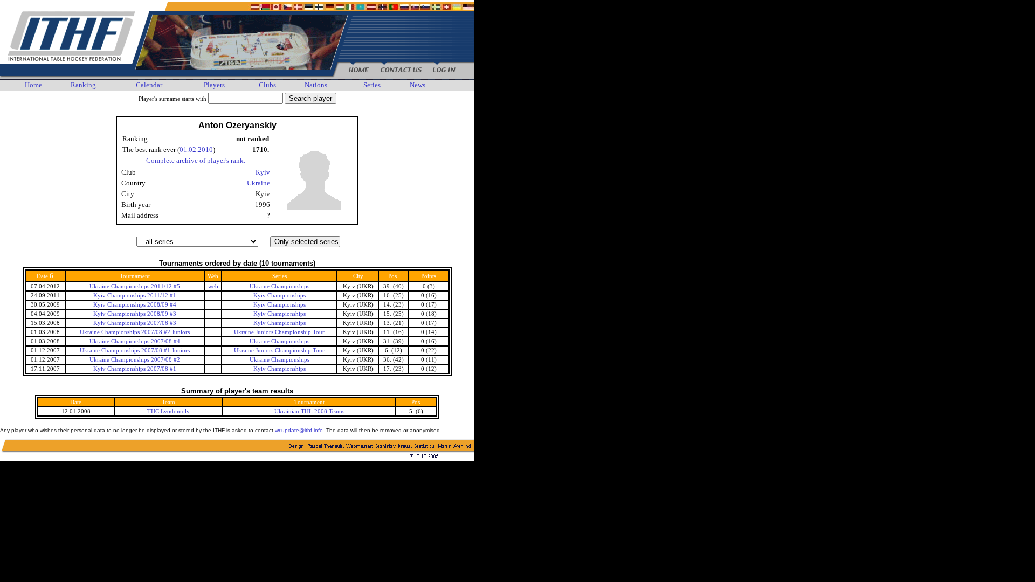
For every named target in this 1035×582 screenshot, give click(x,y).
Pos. (393, 276)
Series (372, 85)
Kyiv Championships (279, 296)
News (417, 85)
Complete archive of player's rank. (195, 160)
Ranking (83, 85)
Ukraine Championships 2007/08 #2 (134, 360)
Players (214, 85)
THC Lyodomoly (168, 411)
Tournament (135, 276)
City (358, 276)
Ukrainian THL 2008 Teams (309, 411)
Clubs (267, 85)
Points (428, 276)
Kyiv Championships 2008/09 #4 (134, 305)
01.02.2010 (196, 150)
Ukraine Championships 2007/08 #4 (134, 341)
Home (33, 85)
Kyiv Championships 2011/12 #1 (134, 296)
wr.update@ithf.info (299, 430)
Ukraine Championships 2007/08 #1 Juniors (135, 351)
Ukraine (258, 183)
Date (42, 276)
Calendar (149, 85)
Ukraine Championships (279, 286)
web (213, 286)
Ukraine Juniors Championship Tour (279, 332)
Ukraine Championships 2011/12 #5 (134, 286)
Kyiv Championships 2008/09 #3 (134, 314)
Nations (316, 85)
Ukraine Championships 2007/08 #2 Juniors (135, 332)
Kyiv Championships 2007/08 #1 (134, 369)
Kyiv (263, 172)
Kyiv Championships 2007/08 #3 (134, 323)
